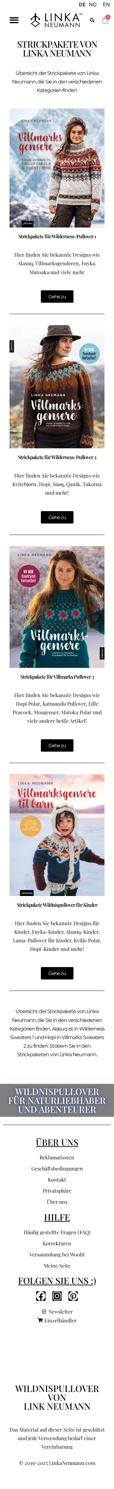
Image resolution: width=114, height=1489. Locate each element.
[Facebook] (41, 1296)
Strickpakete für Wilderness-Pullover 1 (57, 236)
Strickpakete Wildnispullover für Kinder (57, 904)
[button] (14, 20)
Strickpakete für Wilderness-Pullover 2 (57, 457)
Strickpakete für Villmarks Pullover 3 (57, 676)
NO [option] (93, 4)
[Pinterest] (73, 1296)
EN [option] (106, 4)
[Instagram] (57, 1296)
